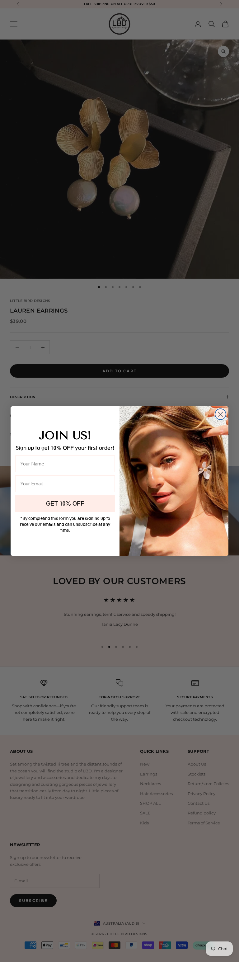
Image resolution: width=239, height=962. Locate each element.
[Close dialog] (220, 414)
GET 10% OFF (65, 503)
